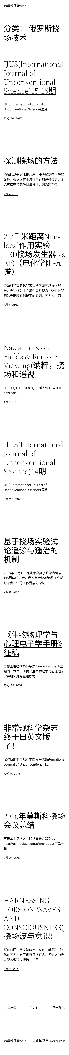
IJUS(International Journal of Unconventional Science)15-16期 (33, 77)
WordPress (57, 1041)
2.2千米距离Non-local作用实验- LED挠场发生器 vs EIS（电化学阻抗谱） (34, 254)
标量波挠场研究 (15, 6)
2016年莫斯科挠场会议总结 (34, 821)
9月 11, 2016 (11, 969)
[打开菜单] (63, 6)
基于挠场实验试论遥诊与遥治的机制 (31, 550)
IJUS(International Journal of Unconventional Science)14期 (33, 458)
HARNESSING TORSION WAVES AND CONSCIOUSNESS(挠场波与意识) (34, 918)
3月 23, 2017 (12, 499)
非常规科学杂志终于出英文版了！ (31, 737)
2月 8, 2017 (11, 592)
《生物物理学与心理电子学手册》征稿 (33, 644)
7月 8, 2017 (11, 304)
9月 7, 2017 (11, 194)
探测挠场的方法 (31, 161)
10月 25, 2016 (13, 685)
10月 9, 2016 (12, 773)
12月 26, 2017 (13, 118)
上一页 (10, 1007)
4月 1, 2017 (11, 402)
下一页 (59, 1007)
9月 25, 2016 (12, 857)
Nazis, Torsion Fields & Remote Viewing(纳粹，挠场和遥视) (34, 361)
